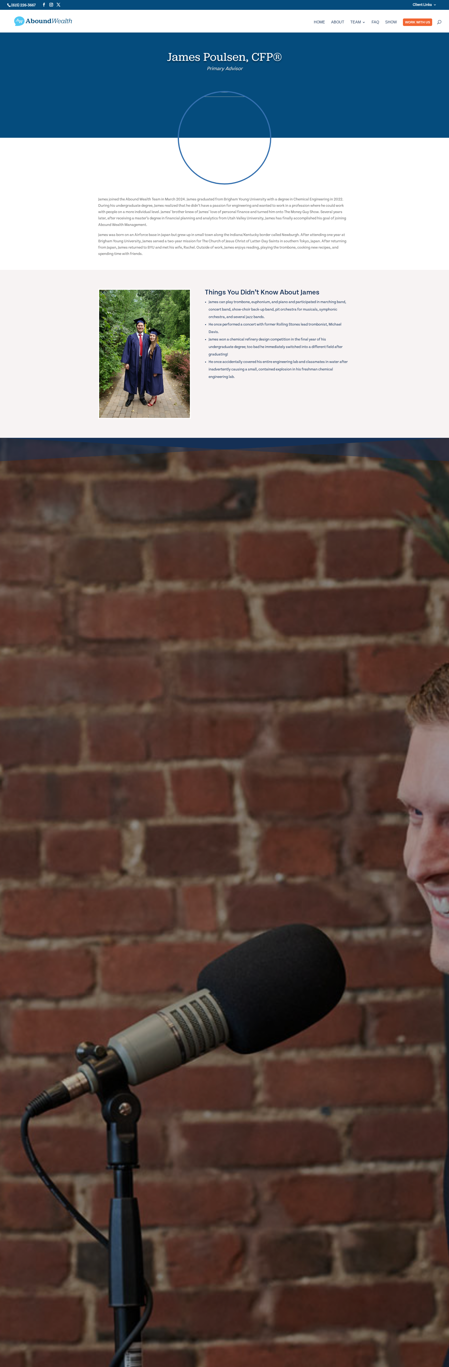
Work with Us (417, 22)
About (337, 22)
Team (355, 22)
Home (319, 22)
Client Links (422, 5)
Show (391, 22)
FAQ (375, 22)
